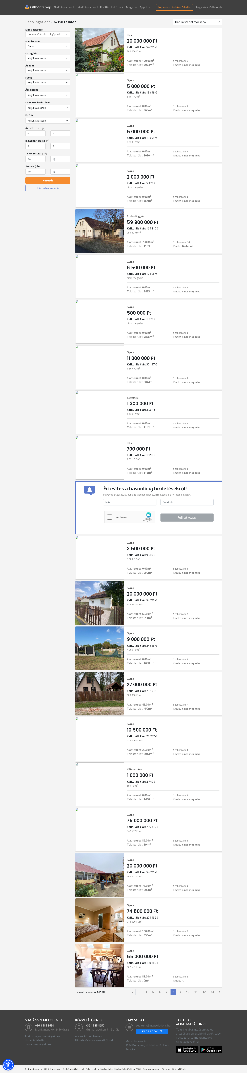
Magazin (131, 7)
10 (187, 992)
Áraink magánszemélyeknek (42, 1036)
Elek (129, 35)
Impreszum (55, 1069)
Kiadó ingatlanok (88, 7)
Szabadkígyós (135, 216)
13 (212, 992)
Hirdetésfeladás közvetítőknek (94, 1040)
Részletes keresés (48, 188)
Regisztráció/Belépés (209, 7)
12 (204, 992)
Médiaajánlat (106, 1069)
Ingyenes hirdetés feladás (174, 7)
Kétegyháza (134, 769)
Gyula (130, 80)
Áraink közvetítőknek (88, 1036)
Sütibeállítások (179, 1069)
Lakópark (117, 7)
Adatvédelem (92, 1069)
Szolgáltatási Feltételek (73, 1069)
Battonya (132, 398)
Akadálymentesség (152, 1069)
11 (195, 992)
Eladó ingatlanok (64, 7)
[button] (8, 1065)
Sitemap (166, 1069)
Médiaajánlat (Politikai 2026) (127, 1069)
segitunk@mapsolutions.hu (153, 1025)
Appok (144, 7)
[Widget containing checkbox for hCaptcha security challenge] (129, 517)
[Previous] (133, 992)
